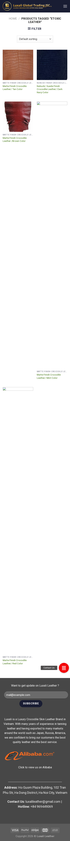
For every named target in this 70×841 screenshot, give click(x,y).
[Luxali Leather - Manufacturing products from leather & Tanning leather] (30, 6)
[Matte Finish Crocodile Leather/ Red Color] (18, 520)
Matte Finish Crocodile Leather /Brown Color (15, 139)
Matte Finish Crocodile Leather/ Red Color (15, 662)
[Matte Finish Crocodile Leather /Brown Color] (18, 117)
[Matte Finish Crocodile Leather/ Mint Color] (52, 235)
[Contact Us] (64, 668)
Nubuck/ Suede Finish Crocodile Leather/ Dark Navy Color (49, 89)
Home (13, 18)
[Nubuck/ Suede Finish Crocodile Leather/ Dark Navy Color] (52, 65)
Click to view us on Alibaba (35, 767)
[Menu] (65, 6)
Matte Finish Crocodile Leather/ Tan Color (15, 88)
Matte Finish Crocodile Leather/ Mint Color (49, 376)
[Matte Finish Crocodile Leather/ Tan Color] (18, 65)
